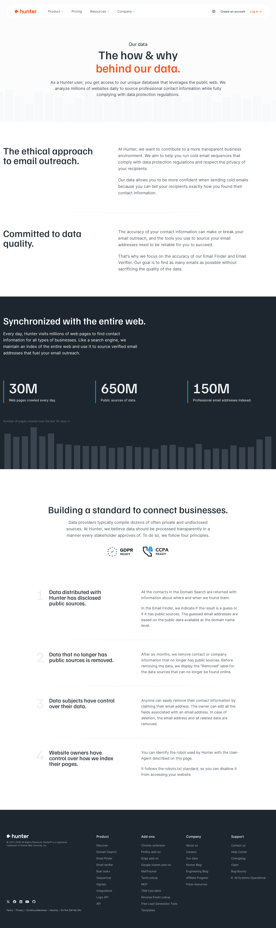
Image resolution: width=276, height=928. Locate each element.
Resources (98, 11)
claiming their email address (165, 706)
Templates (148, 910)
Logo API (102, 897)
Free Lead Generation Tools (159, 904)
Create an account (233, 11)
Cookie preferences (36, 910)
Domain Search (193, 591)
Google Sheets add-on (156, 865)
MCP (144, 884)
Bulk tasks (103, 871)
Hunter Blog (194, 865)
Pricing (77, 11)
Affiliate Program (197, 878)
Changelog (238, 858)
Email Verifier (104, 865)
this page (184, 758)
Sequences (103, 878)
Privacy (19, 910)
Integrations (104, 891)
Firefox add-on (151, 852)
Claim (234, 865)
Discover (102, 845)
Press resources (196, 884)
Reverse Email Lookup (155, 897)
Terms (9, 910)
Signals (101, 884)
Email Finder (162, 608)
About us (192, 845)
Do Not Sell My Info (71, 910)
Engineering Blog (197, 871)
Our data (192, 858)
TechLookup (149, 878)
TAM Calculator (151, 891)
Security (54, 910)
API (98, 904)
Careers (191, 852)
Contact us (238, 845)
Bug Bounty (239, 871)
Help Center (239, 852)
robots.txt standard (181, 768)
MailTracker (149, 871)
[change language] (214, 11)
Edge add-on (150, 858)
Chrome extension (153, 845)
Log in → (255, 11)
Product (54, 11)
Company (124, 11)
